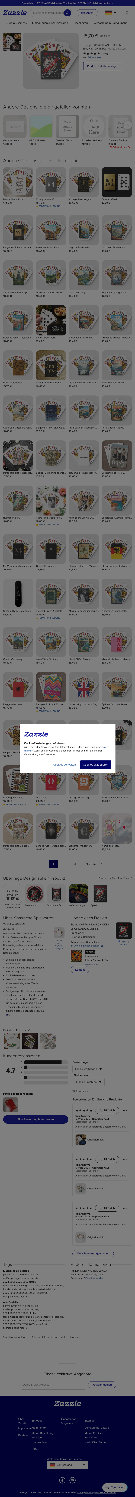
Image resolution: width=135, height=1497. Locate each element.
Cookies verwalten (64, 764)
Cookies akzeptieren (95, 764)
